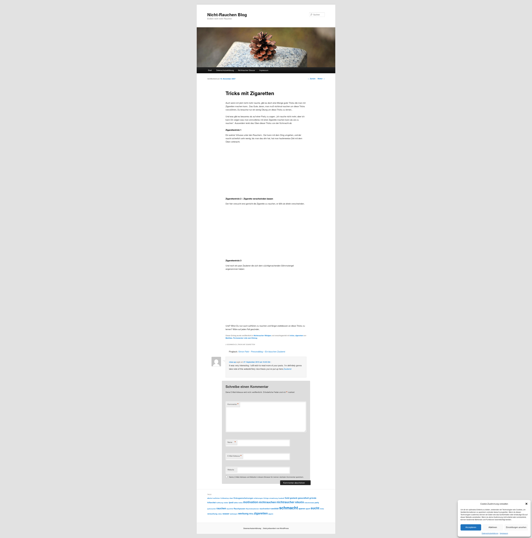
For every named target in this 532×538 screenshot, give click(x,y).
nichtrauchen (267, 502)
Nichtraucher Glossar (246, 70)
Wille (251, 513)
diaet (231, 498)
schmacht (288, 508)
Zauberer (287, 368)
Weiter (321, 78)
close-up (232, 362)
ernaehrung (273, 498)
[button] (526, 503)
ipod (231, 502)
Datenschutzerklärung (490, 533)
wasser (225, 513)
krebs (241, 503)
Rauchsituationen (252, 509)
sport (308, 508)
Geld (287, 497)
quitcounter (211, 509)
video (220, 514)
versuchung (212, 513)
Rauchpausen (239, 508)
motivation (250, 502)
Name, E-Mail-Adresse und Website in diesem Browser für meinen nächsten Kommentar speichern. (266, 477)
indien (226, 503)
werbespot (234, 514)
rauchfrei (230, 509)
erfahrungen (258, 498)
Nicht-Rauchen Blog (227, 14)
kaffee (236, 503)
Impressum (504, 533)
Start (210, 70)
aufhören (216, 498)
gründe (312, 497)
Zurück (311, 78)
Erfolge (266, 498)
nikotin (299, 502)
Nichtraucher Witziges (262, 335)
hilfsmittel (211, 502)
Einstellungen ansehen (516, 527)
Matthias (229, 338)
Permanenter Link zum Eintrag (245, 338)
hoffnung (219, 503)
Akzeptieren (470, 527)
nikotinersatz (309, 503)
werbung (243, 513)
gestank (293, 497)
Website (230, 469)
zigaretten (299, 335)
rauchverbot (264, 508)
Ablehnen (492, 527)
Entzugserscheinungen (243, 498)
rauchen (221, 508)
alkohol (210, 498)
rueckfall (274, 508)
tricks (292, 335)
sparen (302, 508)
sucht (315, 508)
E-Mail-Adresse (234, 456)
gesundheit (303, 497)
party (317, 502)
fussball (281, 498)
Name (231, 442)
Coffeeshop (224, 498)
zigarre (270, 514)
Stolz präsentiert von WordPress (276, 528)
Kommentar (233, 404)
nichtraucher (285, 502)
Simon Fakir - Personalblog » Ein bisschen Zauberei (261, 351)
